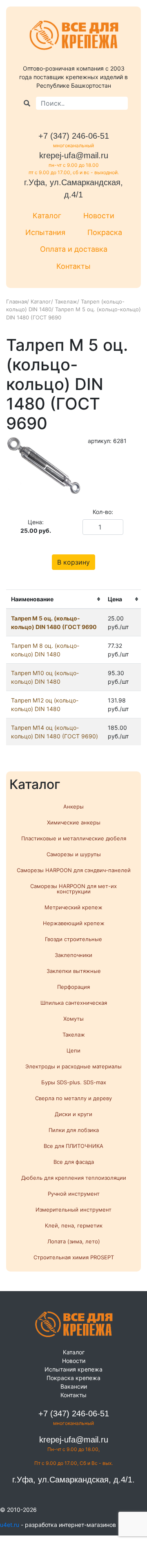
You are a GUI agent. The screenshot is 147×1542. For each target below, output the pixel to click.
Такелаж (66, 301)
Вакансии (73, 1386)
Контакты (73, 266)
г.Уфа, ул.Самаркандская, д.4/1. (73, 1479)
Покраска (104, 232)
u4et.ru (9, 1524)
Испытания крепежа (73, 1369)
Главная (16, 301)
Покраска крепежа (73, 1377)
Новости (98, 215)
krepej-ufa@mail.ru (73, 155)
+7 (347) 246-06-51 (73, 135)
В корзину (73, 562)
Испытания (45, 232)
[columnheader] (54, 599)
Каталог (47, 215)
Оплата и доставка (73, 249)
